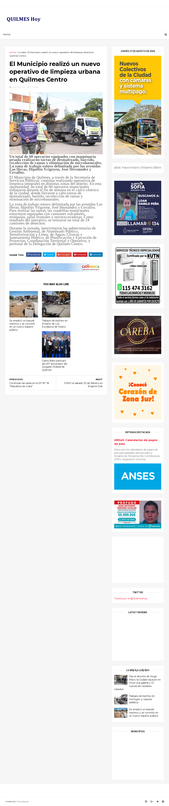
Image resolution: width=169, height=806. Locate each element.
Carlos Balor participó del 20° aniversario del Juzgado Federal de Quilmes (54, 365)
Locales (22, 52)
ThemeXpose (22, 801)
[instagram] (146, 801)
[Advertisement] (137, 559)
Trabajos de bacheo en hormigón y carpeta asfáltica (142, 699)
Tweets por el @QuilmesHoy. (131, 598)
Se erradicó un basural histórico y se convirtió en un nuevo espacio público (22, 325)
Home (6, 34)
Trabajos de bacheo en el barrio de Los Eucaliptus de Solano (55, 323)
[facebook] (163, 801)
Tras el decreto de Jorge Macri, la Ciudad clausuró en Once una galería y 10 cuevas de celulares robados (137, 683)
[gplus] (151, 801)
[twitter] (158, 801)
